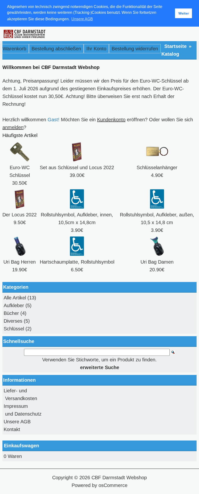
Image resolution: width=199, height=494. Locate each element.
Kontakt (12, 429)
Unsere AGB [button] (82, 19)
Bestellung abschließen (56, 48)
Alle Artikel (15, 297)
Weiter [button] (183, 13)
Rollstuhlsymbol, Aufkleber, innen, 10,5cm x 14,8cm (77, 218)
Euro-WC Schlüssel (19, 171)
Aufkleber (14, 305)
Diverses (13, 321)
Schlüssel (14, 328)
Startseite (175, 46)
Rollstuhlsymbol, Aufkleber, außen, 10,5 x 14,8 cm (157, 218)
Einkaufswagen (21, 445)
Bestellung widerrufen (135, 48)
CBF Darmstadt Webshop (119, 477)
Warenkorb (14, 48)
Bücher (11, 313)
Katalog (170, 54)
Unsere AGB (17, 421)
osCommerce (113, 485)
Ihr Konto (96, 48)
